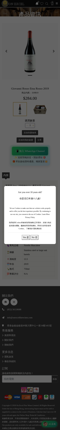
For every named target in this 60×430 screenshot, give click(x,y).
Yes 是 (26, 237)
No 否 (34, 237)
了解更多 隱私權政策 (34, 228)
